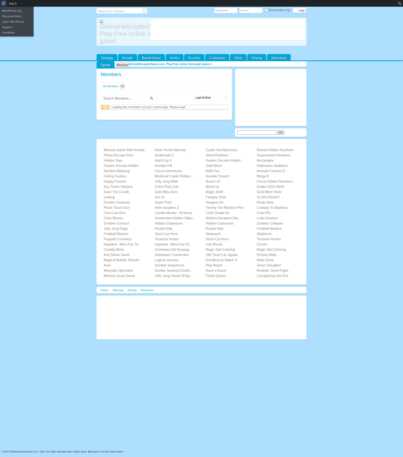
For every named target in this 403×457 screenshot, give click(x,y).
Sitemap (118, 290)
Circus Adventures (168, 171)
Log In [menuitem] (13, 3)
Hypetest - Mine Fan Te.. (122, 244)
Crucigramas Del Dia (272, 276)
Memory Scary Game (119, 276)
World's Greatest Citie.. (223, 218)
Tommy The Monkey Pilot (224, 207)
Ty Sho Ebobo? (268, 197)
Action (174, 58)
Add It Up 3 (163, 160)
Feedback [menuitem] (8, 32)
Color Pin (264, 213)
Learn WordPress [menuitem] (13, 21)
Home (104, 290)
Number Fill (163, 165)
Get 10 (160, 197)
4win (107, 265)
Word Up (212, 186)
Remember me (279, 10)
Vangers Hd (214, 202)
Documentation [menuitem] (12, 16)
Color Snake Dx (217, 213)
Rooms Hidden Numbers (275, 150)
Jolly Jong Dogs (116, 228)
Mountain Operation (118, 270)
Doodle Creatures (117, 202)
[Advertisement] (227, 29)
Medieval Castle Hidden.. (173, 176)
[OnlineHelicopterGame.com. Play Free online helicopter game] (123, 32)
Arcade (127, 58)
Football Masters (269, 228)
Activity (132, 290)
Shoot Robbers (217, 155)
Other (238, 58)
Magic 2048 (214, 192)
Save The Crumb (116, 192)
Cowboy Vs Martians (272, 207)
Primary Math (266, 255)
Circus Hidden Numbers (275, 181)
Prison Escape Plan (118, 155)
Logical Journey (166, 260)
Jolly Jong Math (166, 181)
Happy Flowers (115, 181)
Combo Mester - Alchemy (173, 213)
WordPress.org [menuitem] (11, 10)
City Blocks (214, 244)
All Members (113, 86)
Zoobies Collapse (270, 223)
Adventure (279, 58)
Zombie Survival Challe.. (173, 270)
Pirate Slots (265, 202)
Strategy (107, 58)
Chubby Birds (114, 249)
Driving (256, 58)
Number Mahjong (117, 171)
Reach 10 (213, 181)
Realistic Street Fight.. (273, 270)
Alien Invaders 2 (167, 207)
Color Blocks (113, 218)
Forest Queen (216, 276)
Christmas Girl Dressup (172, 249)
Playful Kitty (163, 228)
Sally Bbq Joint (166, 192)
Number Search (217, 176)
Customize (217, 58)
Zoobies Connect (116, 223)
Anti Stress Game (117, 255)
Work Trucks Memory (170, 150)
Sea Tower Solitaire (118, 186)
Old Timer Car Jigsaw (222, 255)
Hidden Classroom (169, 223)
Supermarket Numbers (273, 155)
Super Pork (163, 202)
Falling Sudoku (115, 176)
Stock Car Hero (166, 234)
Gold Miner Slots (269, 192)
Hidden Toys (113, 160)
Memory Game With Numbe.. (125, 150)
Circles (262, 244)
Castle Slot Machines (221, 150)
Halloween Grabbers (272, 165)
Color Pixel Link (166, 186)
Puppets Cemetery (117, 239)
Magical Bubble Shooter (122, 260)
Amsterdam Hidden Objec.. (175, 218)
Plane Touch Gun (117, 207)
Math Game (265, 260)
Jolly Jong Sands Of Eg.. (173, 276)
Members (111, 74)
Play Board (214, 265)
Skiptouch (213, 234)
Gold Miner (214, 165)
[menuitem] (3, 3)
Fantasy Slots (216, 197)
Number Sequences (169, 265)
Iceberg (109, 197)
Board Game (151, 58)
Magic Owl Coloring (220, 249)
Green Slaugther (269, 265)
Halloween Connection (172, 255)
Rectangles (265, 160)
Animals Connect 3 (271, 171)
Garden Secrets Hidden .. (224, 160)
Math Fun (213, 171)
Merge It (263, 176)
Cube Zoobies (267, 218)
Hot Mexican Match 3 (221, 260)
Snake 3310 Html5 (270, 186)
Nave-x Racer (216, 270)
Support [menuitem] (7, 27)
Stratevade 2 (164, 155)
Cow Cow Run (115, 213)
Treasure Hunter (167, 239)
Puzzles (194, 58)
